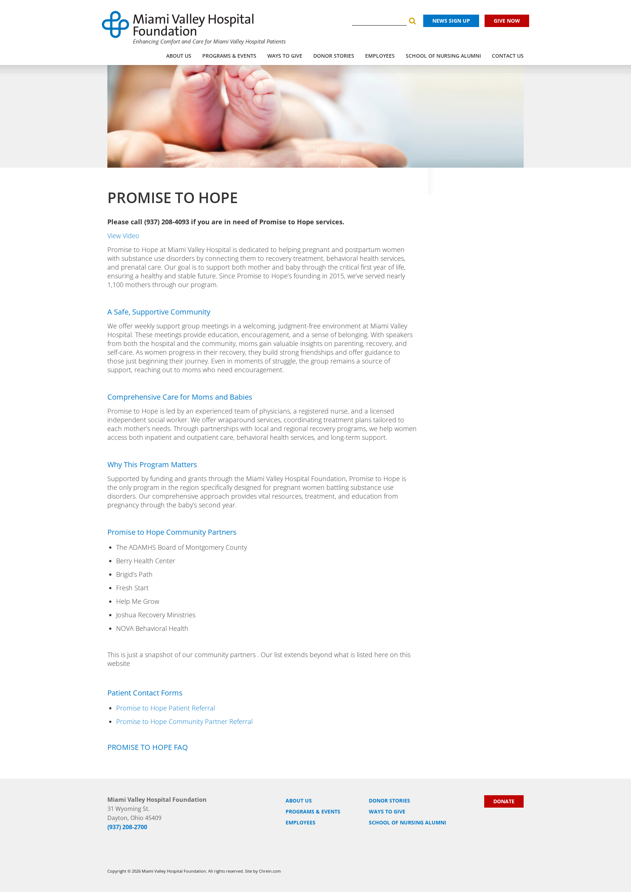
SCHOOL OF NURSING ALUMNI (443, 55)
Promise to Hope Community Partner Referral (184, 721)
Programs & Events (229, 55)
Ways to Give (284, 55)
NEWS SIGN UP (451, 20)
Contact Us (508, 55)
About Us (178, 55)
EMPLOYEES (380, 55)
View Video (123, 235)
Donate (504, 801)
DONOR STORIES (333, 55)
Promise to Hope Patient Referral (165, 708)
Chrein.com (270, 871)
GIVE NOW (507, 20)
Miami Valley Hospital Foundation (174, 871)
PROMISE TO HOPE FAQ (147, 747)
